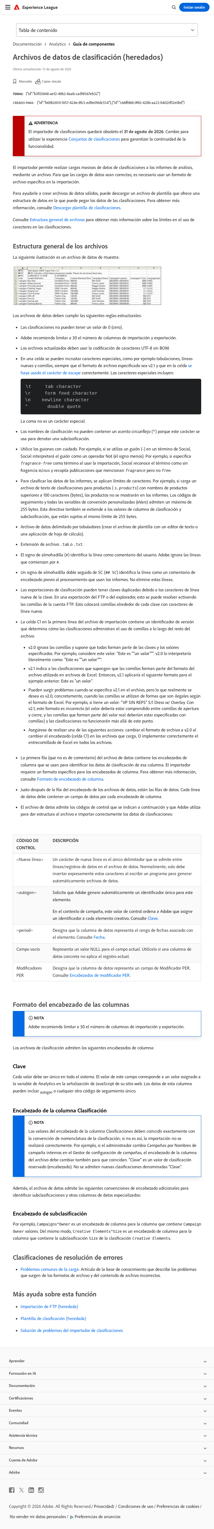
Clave (153, 918)
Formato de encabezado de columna (70, 779)
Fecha (99, 937)
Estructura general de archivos (57, 219)
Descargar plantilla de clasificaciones (86, 207)
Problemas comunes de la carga (50, 1269)
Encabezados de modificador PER (100, 975)
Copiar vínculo (51, 81)
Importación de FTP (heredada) (49, 1306)
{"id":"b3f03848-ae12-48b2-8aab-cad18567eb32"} (63, 93)
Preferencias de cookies (178, 1506)
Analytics (57, 44)
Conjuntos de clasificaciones (94, 139)
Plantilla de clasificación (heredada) (53, 1318)
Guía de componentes (94, 44)
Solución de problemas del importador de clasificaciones (72, 1330)
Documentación (27, 44)
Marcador (25, 81)
